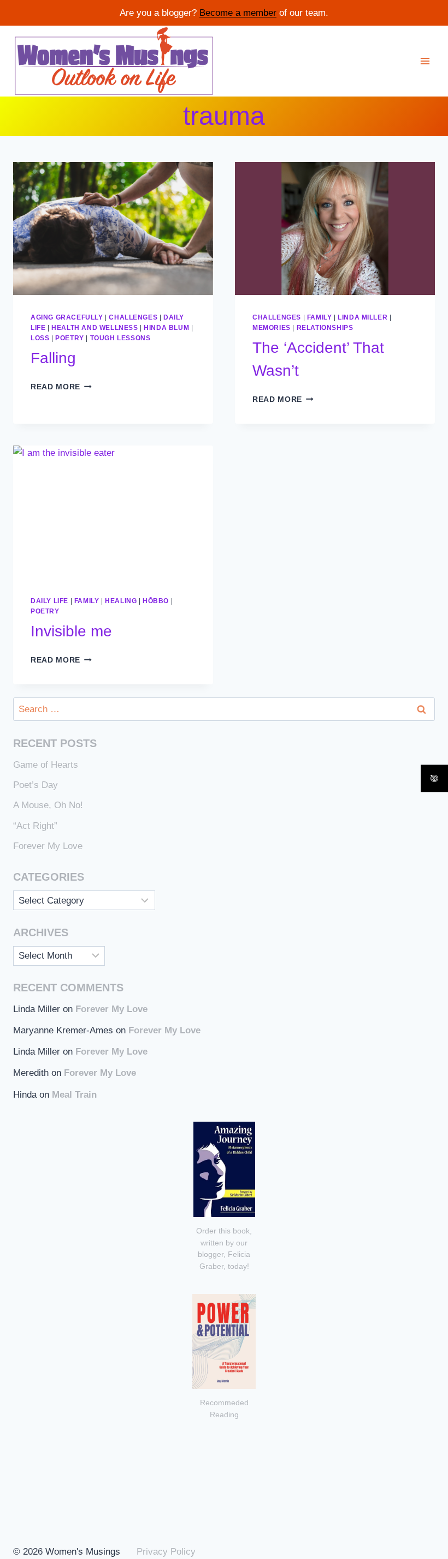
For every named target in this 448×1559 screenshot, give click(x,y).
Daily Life (49, 601)
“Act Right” (35, 826)
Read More (61, 387)
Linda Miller (362, 317)
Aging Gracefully (67, 317)
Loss (40, 338)
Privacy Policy (166, 1551)
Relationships (325, 328)
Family (319, 317)
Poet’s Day (35, 785)
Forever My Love (47, 846)
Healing (121, 601)
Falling (53, 358)
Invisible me (71, 631)
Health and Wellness (94, 328)
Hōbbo (156, 601)
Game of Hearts (45, 765)
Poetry (69, 338)
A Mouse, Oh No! (48, 805)
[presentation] (113, 228)
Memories (271, 328)
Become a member (237, 13)
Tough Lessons (120, 338)
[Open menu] (425, 60)
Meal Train (74, 1095)
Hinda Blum (166, 328)
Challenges (133, 317)
